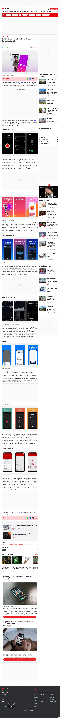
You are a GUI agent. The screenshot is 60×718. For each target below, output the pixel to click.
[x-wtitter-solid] (33, 79)
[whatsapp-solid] (27, 79)
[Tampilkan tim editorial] (37, 550)
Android (20, 513)
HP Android (20, 82)
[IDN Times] (5, 9)
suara (8, 84)
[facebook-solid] (30, 79)
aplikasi (35, 121)
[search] (48, 9)
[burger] (57, 11)
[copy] (36, 79)
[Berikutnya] (38, 608)
